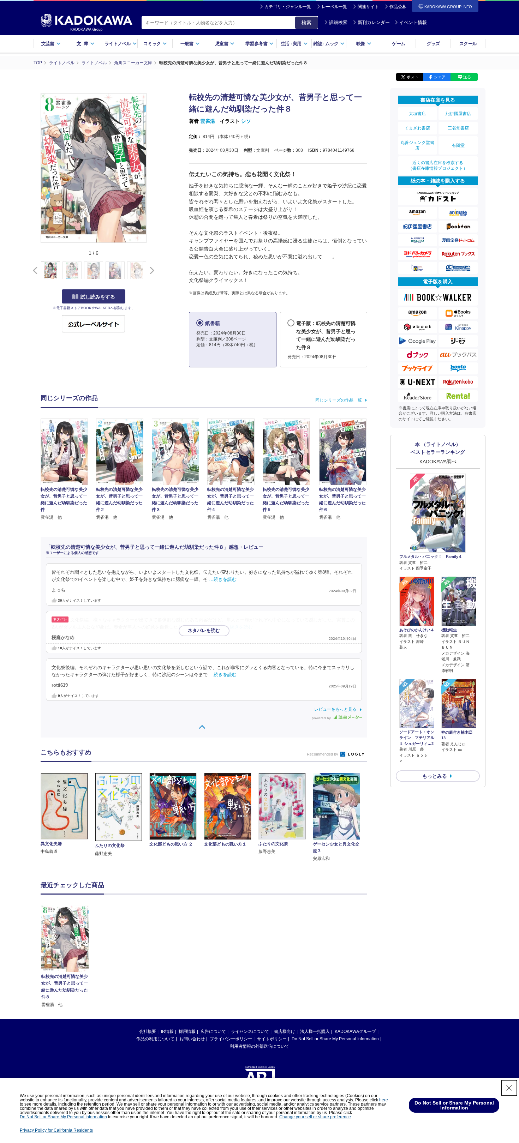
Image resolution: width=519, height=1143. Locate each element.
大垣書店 (417, 113)
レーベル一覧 (334, 6)
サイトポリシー (272, 1038)
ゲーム (398, 43)
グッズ (433, 43)
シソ (246, 121)
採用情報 (187, 1031)
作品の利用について (155, 1038)
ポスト (412, 77)
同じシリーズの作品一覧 (338, 400)
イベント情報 (413, 22)
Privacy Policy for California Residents (56, 1130)
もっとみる (434, 776)
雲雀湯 (207, 121)
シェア (440, 77)
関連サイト (368, 6)
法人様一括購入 (315, 1031)
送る (467, 77)
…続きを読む (223, 579)
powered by (322, 718)
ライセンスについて (250, 1031)
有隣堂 (458, 145)
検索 (306, 22)
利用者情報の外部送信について (259, 1046)
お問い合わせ (192, 1038)
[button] (150, 270)
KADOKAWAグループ (355, 1031)
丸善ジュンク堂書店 (417, 145)
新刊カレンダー (374, 22)
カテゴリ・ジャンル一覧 (287, 6)
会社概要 (147, 1031)
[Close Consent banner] (509, 1088)
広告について (213, 1031)
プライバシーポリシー (231, 1038)
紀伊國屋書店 (458, 113)
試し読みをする (97, 297)
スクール (468, 43)
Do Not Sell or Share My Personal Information (335, 1039)
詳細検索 (338, 22)
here (383, 1100)
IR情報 (167, 1031)
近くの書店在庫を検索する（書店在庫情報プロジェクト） (437, 165)
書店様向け (284, 1031)
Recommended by (323, 754)
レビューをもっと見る (335, 709)
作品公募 (397, 6)
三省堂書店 (458, 128)
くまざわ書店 (417, 128)
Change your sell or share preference (315, 1117)
